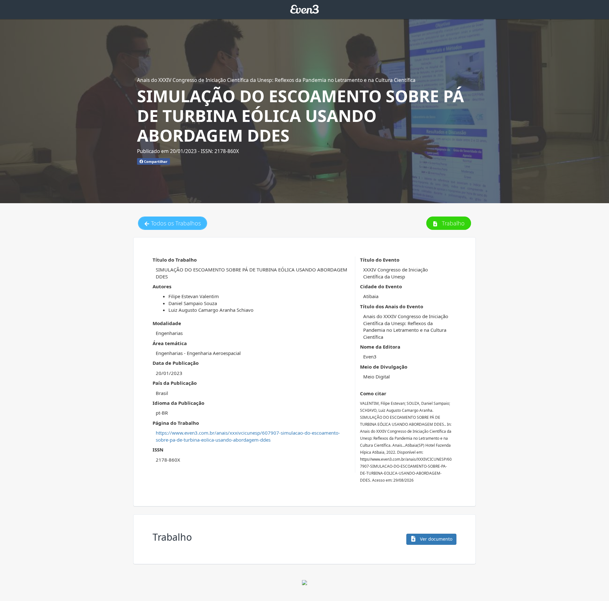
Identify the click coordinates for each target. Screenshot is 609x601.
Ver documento (435, 539)
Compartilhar (155, 161)
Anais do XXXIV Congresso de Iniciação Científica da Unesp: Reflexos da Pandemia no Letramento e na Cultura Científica (276, 80)
